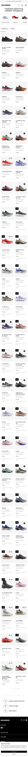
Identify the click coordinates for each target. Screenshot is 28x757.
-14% (3, 265)
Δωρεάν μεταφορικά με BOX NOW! (14, 1)
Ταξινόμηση (4, 28)
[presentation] (26, 20)
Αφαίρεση (18, 29)
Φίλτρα (12, 28)
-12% (17, 208)
